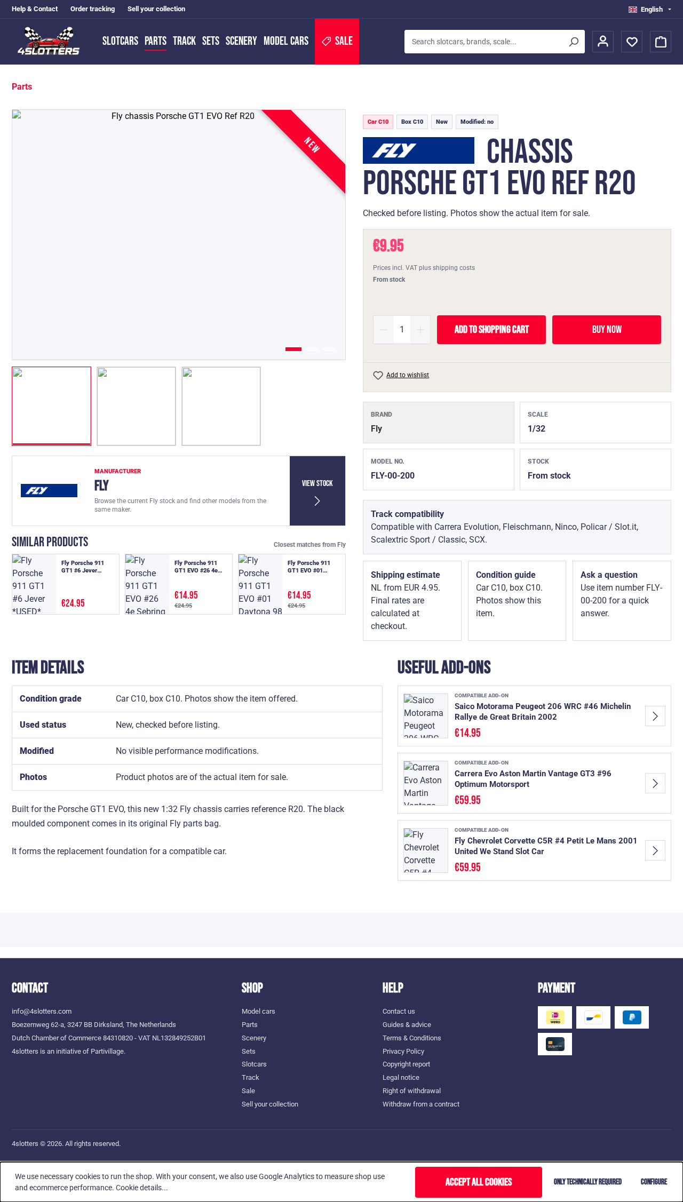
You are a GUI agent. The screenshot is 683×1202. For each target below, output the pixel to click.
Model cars (286, 41)
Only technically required (588, 1182)
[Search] (573, 41)
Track (184, 41)
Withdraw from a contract (421, 1104)
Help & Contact (35, 9)
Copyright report (406, 1064)
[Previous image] (36, 235)
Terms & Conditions (412, 1038)
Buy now (607, 329)
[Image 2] (312, 349)
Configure (654, 1182)
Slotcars (120, 41)
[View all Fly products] (418, 150)
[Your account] (603, 41)
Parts (155, 41)
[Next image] (322, 235)
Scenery (241, 41)
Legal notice (401, 1077)
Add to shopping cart (492, 329)
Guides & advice (407, 1025)
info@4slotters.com (42, 1011)
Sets (210, 41)
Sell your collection (156, 9)
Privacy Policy (403, 1051)
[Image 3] (329, 349)
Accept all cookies (479, 1182)
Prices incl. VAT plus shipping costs (424, 268)
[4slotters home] (52, 41)
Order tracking (92, 9)
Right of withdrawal (412, 1091)
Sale (248, 1091)
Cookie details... (142, 1187)
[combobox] (483, 41)
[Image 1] (293, 349)
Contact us (399, 1011)
